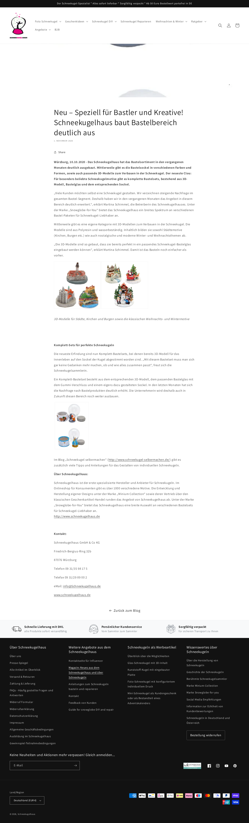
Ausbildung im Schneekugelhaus (30, 736)
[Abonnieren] (75, 765)
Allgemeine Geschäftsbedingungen (32, 729)
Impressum (17, 722)
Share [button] (62, 152)
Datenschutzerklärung (24, 716)
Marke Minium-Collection (202, 685)
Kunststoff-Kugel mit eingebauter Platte (149, 672)
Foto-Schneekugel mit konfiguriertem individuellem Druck (151, 684)
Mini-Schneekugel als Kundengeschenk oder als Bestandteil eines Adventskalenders (152, 698)
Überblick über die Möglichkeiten (148, 656)
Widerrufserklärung (22, 709)
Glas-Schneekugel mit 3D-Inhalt (148, 663)
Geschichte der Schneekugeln (205, 672)
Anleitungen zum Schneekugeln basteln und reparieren (89, 686)
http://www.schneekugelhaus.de (77, 516)
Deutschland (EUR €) (25, 800)
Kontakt (74, 696)
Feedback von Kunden (82, 703)
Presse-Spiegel (19, 663)
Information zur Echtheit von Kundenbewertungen (205, 709)
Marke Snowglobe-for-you (203, 692)
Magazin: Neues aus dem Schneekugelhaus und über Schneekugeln (86, 672)
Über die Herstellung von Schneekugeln (202, 663)
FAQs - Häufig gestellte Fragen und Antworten (31, 693)
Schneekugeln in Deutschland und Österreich (208, 720)
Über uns (15, 656)
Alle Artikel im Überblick (25, 669)
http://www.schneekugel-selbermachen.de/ (139, 460)
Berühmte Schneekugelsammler (207, 679)
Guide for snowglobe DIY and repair (91, 709)
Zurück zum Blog (127, 610)
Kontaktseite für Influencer (86, 660)
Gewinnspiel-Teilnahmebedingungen (33, 743)
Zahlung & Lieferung (22, 683)
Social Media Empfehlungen (204, 699)
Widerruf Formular (21, 702)
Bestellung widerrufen (205, 735)
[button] (48, 21)
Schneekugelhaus (27, 814)
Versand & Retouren (22, 676)
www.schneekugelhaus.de (72, 595)
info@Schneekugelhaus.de (82, 586)
